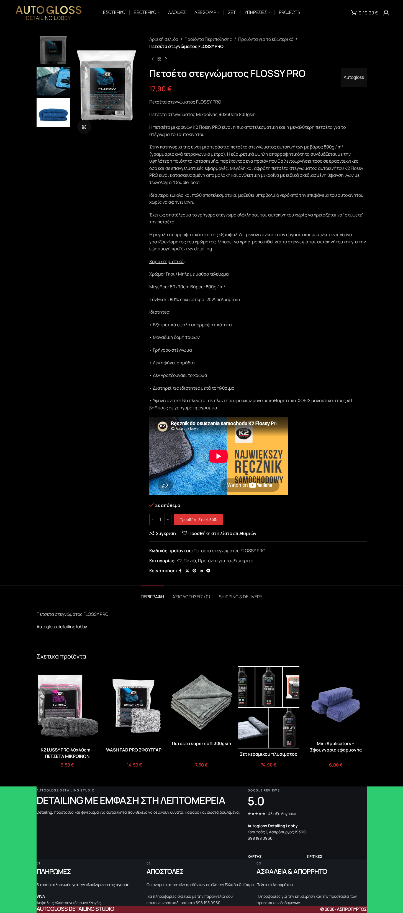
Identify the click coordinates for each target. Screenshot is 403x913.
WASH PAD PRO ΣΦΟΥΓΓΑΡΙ (134, 750)
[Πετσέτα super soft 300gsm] (201, 702)
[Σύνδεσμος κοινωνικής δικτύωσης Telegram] (208, 570)
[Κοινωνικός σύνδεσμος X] (187, 570)
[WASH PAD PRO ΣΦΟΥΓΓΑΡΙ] (134, 705)
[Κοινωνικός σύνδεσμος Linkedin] (201, 570)
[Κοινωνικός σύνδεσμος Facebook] (180, 570)
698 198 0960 (260, 838)
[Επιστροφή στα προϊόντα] (159, 59)
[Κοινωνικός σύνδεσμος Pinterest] (194, 570)
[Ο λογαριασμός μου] (386, 12)
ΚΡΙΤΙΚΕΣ (314, 856)
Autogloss (354, 77)
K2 (179, 561)
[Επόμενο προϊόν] (166, 59)
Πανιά (190, 561)
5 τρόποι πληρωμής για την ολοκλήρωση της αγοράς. (83, 884)
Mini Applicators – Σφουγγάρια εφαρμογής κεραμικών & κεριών (336, 749)
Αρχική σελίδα (163, 39)
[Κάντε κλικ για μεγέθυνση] (84, 126)
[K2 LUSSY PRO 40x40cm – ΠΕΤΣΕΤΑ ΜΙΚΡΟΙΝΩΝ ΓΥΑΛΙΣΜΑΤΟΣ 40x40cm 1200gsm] (67, 705)
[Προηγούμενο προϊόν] (152, 59)
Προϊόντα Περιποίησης (208, 39)
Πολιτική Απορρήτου (274, 884)
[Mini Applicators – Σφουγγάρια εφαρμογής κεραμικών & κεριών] (335, 702)
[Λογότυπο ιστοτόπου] (48, 12)
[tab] (152, 594)
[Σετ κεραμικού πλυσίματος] (268, 707)
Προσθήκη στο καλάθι (199, 519)
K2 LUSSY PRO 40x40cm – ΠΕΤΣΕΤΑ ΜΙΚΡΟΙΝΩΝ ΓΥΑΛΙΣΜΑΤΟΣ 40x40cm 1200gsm (67, 759)
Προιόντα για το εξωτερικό (265, 39)
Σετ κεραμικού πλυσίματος (268, 754)
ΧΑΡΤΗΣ (254, 856)
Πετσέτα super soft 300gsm (201, 743)
